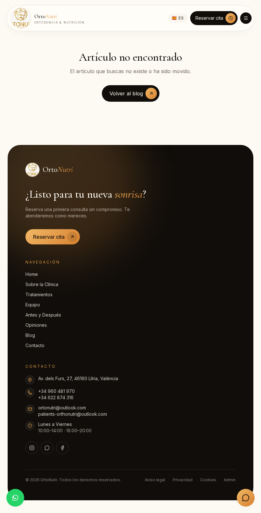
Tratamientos (39, 294)
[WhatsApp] (47, 447)
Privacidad (183, 479)
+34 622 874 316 (56, 397)
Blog (30, 335)
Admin (230, 479)
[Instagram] (31, 447)
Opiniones (36, 325)
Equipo (32, 304)
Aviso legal (155, 479)
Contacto (35, 345)
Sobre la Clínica (41, 284)
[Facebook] (62, 447)
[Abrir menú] (246, 18)
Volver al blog (126, 93)
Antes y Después (43, 315)
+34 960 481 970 (56, 391)
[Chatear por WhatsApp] (15, 498)
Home (31, 274)
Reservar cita (209, 18)
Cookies (208, 479)
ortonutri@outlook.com (62, 407)
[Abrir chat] (246, 498)
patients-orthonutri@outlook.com (72, 414)
